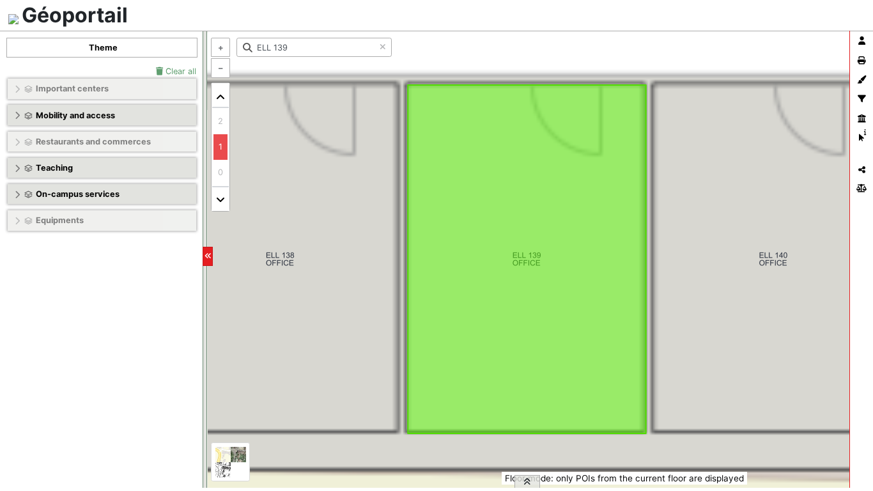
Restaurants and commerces (93, 141)
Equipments (60, 220)
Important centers (72, 88)
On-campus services (78, 194)
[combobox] (314, 47)
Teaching (54, 168)
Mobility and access (75, 115)
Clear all (179, 71)
